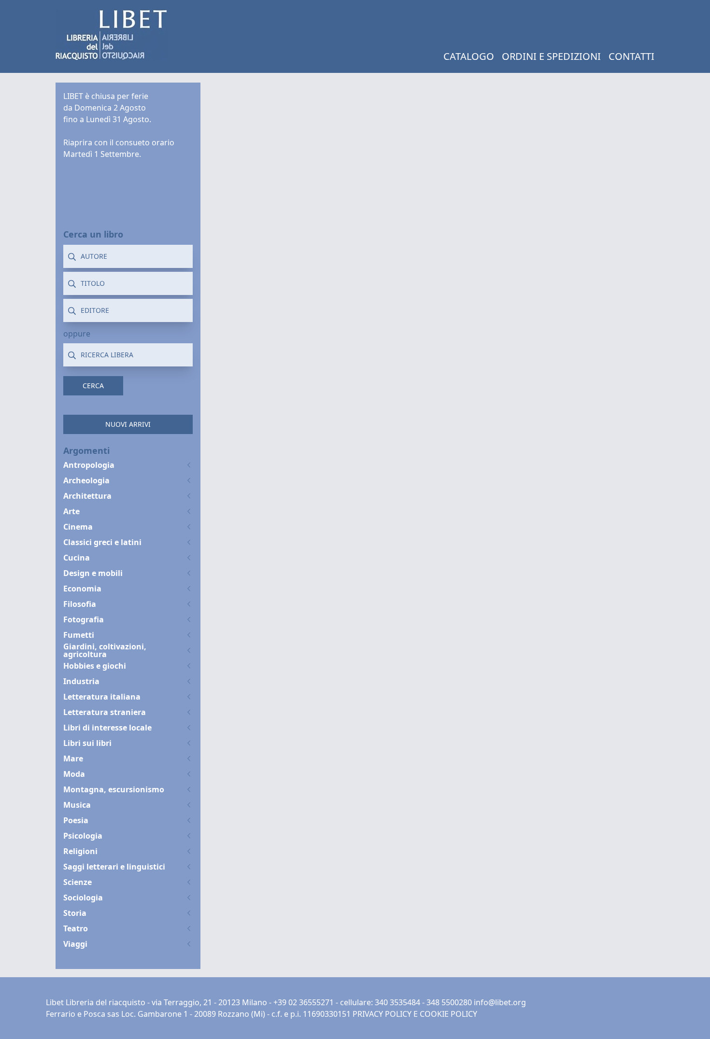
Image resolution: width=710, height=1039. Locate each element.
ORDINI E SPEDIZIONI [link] (551, 56)
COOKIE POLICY (448, 1014)
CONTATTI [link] (631, 56)
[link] (111, 35)
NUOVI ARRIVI (128, 424)
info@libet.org (500, 1002)
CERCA (93, 385)
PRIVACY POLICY (382, 1014)
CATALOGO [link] (468, 56)
